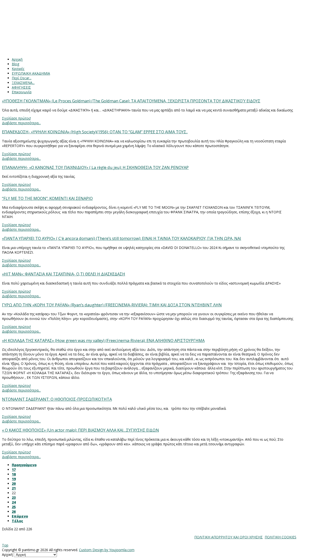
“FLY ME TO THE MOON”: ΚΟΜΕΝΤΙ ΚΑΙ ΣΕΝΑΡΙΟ (47, 198)
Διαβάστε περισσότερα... (21, 123)
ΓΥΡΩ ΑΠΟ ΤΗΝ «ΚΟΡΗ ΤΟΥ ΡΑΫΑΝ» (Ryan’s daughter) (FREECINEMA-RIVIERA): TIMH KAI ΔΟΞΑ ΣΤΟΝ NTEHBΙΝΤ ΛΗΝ (112, 305)
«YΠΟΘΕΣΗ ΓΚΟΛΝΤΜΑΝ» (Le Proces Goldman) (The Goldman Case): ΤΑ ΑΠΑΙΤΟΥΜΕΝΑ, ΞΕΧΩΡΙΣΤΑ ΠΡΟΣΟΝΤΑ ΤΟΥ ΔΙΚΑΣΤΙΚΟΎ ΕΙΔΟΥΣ (131, 101)
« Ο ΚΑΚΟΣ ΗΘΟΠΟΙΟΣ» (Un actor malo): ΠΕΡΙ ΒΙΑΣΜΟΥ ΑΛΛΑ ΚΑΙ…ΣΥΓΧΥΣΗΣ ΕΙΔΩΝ (80, 430)
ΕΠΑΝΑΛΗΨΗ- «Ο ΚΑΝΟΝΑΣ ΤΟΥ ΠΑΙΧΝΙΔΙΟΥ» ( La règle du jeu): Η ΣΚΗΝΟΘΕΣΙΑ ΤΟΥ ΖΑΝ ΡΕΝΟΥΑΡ (95, 167)
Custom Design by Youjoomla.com (106, 549)
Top (5, 545)
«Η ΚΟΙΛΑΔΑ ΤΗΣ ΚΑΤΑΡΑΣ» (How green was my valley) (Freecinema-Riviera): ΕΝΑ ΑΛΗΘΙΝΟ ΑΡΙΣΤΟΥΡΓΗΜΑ (103, 340)
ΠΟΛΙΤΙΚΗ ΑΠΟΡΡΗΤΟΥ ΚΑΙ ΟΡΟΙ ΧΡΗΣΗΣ (228, 537)
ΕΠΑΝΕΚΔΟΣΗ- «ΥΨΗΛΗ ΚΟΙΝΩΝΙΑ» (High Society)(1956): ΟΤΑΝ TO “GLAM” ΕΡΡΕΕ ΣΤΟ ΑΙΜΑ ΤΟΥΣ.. (95, 132)
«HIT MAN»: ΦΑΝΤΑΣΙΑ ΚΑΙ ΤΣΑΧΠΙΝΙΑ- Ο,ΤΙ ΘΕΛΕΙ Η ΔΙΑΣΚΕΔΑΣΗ (63, 274)
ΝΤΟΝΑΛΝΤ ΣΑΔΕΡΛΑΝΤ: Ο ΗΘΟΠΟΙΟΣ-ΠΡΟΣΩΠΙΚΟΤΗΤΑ (57, 399)
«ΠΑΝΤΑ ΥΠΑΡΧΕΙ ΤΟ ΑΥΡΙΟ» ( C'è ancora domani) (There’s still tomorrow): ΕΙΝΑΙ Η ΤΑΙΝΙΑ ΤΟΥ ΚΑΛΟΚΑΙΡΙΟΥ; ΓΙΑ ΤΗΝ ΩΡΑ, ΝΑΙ (121, 238)
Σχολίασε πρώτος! (16, 118)
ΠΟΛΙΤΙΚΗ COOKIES (280, 537)
